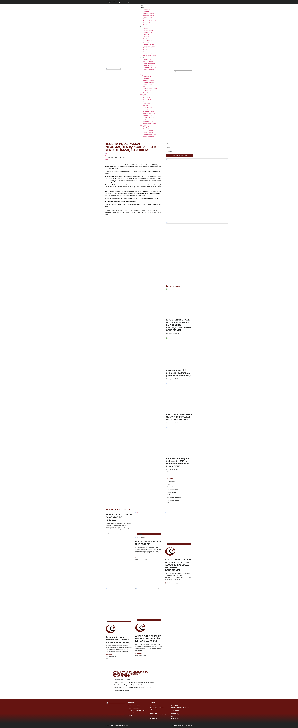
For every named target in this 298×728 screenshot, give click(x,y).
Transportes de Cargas (149, 55)
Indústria (145, 38)
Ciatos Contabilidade (149, 63)
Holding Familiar (147, 17)
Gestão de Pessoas (148, 15)
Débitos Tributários (148, 34)
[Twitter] (188, 2)
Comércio (145, 28)
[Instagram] (186, 2)
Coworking (146, 11)
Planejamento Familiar (149, 44)
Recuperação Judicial (149, 23)
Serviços (145, 52)
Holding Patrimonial (148, 69)
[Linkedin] (191, 2)
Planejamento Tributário (149, 67)
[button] (147, 71)
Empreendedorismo (148, 13)
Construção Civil (147, 32)
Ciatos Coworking (148, 65)
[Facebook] (183, 2)
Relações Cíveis (147, 48)
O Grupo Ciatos (147, 59)
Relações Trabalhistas (149, 50)
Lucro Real (146, 42)
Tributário (145, 24)
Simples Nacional (148, 53)
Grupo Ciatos (146, 36)
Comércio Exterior (148, 30)
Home (141, 5)
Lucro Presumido (147, 40)
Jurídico (145, 19)
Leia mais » (109, 532)
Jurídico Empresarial (148, 61)
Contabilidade (147, 9)
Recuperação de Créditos (150, 21)
